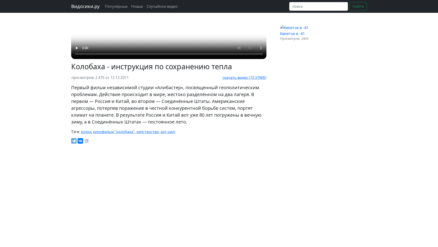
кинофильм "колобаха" (114, 131)
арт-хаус (168, 131)
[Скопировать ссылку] (86, 141)
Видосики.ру (85, 6)
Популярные (116, 6)
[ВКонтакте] (80, 141)
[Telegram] (74, 141)
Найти (358, 6)
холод (86, 131)
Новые (137, 6)
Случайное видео (162, 6)
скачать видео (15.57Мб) (244, 77)
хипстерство (147, 131)
